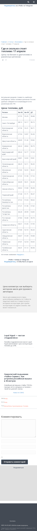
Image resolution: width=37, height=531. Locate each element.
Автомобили (8, 406)
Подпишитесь (9, 6)
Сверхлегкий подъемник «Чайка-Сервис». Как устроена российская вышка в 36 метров (18, 377)
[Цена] (18, 276)
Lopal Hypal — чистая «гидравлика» (14, 336)
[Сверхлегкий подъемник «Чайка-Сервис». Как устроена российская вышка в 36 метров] (18, 361)
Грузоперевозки (17, 406)
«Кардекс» (20, 254)
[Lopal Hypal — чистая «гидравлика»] (18, 324)
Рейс (6, 399)
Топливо (25, 406)
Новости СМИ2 (18, 393)
